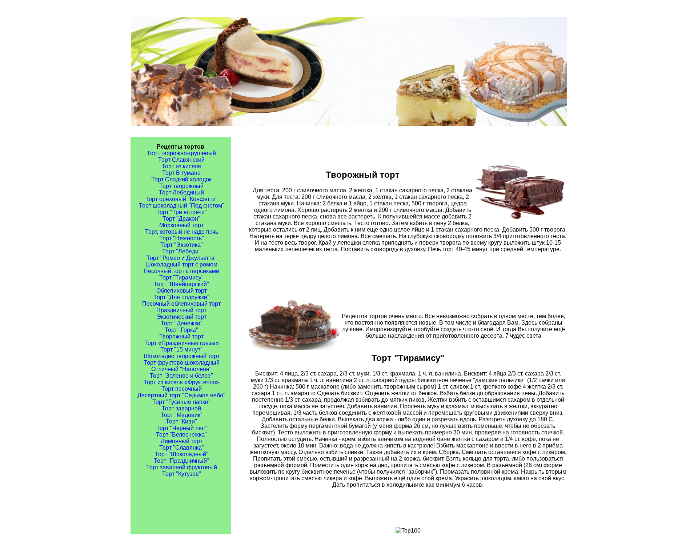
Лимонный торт (181, 441)
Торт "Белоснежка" (181, 434)
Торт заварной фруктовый (181, 467)
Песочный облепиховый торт (181, 304)
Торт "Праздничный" (181, 461)
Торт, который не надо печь (181, 232)
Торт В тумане (181, 173)
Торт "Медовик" (181, 415)
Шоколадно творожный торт (182, 356)
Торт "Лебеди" (181, 251)
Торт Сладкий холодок (181, 179)
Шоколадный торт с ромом (181, 264)
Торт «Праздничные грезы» (181, 343)
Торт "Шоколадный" (181, 454)
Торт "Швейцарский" (181, 284)
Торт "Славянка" (181, 448)
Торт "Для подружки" (181, 297)
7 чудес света (523, 336)
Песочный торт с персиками (181, 271)
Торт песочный (181, 389)
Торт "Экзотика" (181, 245)
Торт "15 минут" (181, 349)
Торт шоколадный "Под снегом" (181, 205)
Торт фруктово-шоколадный (182, 363)
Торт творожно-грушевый (181, 153)
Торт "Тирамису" (181, 277)
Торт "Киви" (181, 421)
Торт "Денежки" (181, 323)
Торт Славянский (181, 160)
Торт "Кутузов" (181, 474)
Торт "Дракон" (181, 219)
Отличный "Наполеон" (181, 369)
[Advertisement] (408, 275)
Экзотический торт (181, 317)
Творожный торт (181, 336)
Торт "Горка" (181, 330)
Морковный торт (181, 225)
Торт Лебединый (181, 192)
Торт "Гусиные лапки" (181, 402)
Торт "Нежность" (181, 238)
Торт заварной (181, 408)
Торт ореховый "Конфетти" (181, 199)
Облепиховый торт (181, 291)
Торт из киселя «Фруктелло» (181, 382)
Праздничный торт (181, 310)
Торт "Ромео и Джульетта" (182, 258)
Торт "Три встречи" (181, 212)
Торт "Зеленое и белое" (181, 376)
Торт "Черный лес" (181, 428)
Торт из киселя (181, 166)
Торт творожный (181, 186)
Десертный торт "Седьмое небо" (181, 395)
